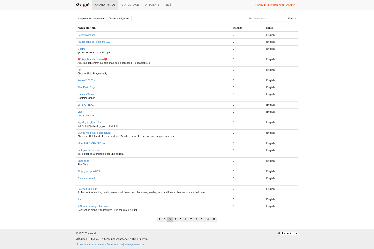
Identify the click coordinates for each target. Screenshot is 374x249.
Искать (292, 18)
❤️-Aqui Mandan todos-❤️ (92, 59)
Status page (130, 4)
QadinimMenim (86, 94)
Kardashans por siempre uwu (94, 41)
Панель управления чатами (275, 4)
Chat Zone (83, 160)
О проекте (152, 4)
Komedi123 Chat (87, 80)
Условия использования (90, 244)
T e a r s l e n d (86, 178)
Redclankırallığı (86, 35)
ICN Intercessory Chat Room (94, 206)
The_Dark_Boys (87, 87)
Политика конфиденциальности (125, 244)
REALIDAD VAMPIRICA (91, 143)
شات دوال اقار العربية (89, 122)
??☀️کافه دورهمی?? (89, 171)
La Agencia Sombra (89, 150)
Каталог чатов (105, 4)
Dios (80, 111)
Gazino (82, 48)
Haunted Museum (87, 188)
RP (79, 69)
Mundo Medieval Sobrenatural (94, 132)
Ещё (168, 4)
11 (214, 219)
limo (80, 199)
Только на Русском (119, 18)
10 (207, 219)
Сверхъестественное (90, 18)
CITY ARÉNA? (86, 104)
